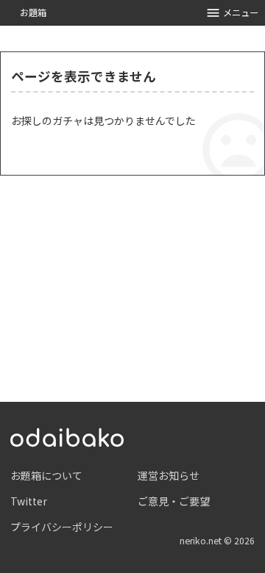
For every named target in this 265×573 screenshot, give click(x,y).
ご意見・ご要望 (174, 501)
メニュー (240, 12)
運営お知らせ (168, 475)
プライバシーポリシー (61, 526)
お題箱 (33, 12)
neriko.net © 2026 (217, 540)
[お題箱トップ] (67, 435)
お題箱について (46, 475)
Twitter (28, 501)
